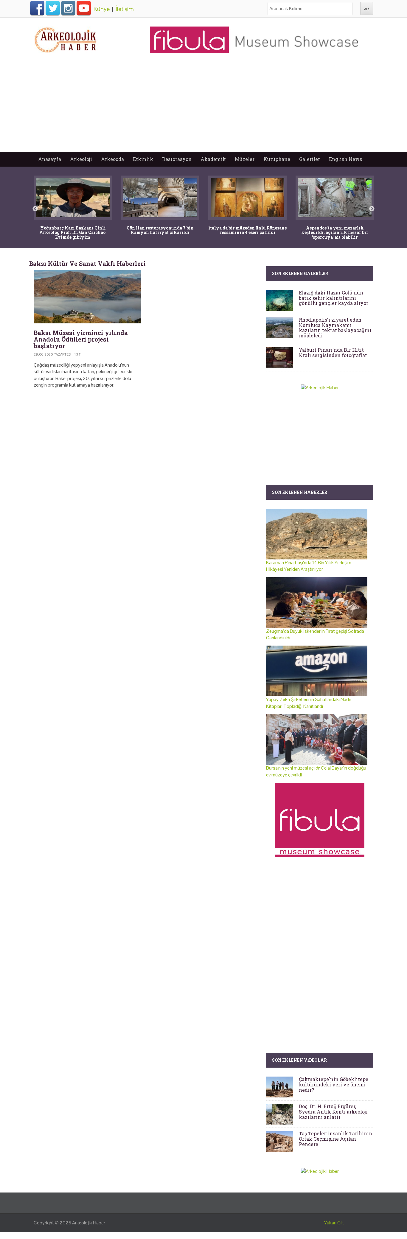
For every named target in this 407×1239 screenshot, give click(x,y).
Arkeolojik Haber (88, 1223)
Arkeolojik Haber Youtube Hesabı (84, 8)
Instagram (68, 8)
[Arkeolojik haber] (66, 38)
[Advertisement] (203, 107)
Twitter (53, 8)
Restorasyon (177, 159)
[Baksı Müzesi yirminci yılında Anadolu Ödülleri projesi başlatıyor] (87, 296)
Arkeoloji (81, 159)
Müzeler (244, 159)
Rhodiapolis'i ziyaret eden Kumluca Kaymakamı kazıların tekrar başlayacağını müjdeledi (335, 328)
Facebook (37, 8)
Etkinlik (143, 159)
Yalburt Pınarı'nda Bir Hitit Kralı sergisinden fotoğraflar (333, 352)
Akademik (213, 159)
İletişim (125, 9)
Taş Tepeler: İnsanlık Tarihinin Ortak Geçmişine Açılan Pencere (335, 1138)
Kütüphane (276, 159)
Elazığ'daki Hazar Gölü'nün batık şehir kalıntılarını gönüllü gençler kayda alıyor (333, 297)
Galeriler (309, 159)
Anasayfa (49, 159)
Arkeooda (112, 159)
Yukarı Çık (334, 1223)
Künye (102, 9)
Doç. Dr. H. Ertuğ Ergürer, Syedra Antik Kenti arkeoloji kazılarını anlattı (333, 1111)
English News (345, 159)
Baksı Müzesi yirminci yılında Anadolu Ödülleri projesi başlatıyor (81, 339)
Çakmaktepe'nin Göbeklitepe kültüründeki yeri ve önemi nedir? (333, 1084)
